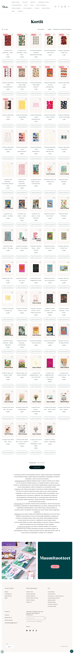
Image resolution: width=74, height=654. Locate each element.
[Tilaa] (44, 618)
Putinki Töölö (29, 591)
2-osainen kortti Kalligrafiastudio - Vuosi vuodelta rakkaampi (50, 376)
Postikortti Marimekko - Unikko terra (64, 51)
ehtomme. (39, 621)
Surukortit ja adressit (23, 526)
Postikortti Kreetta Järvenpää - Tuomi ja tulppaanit (50, 310)
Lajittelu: (49, 29)
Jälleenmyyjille (51, 600)
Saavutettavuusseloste (54, 598)
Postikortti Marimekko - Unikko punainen (50, 116)
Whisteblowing (51, 602)
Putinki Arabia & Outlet (32, 598)
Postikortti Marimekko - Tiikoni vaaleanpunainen (22, 149)
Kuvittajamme (8, 593)
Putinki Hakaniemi (30, 593)
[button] (25, 2)
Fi (68, 6)
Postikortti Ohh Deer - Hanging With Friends (36, 279)
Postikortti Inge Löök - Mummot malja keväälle (8, 375)
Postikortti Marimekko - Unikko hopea (8, 148)
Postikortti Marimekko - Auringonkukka (22, 116)
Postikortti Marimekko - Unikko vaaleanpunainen (36, 117)
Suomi (9, 646)
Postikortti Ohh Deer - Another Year (64, 247)
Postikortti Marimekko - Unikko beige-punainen (36, 84)
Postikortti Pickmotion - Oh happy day (8, 309)
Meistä (6, 591)
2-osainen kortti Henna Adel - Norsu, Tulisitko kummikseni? (22, 441)
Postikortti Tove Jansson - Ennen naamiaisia (35, 216)
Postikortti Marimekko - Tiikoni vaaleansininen (36, 149)
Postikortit (17, 489)
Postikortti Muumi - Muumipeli (64, 180)
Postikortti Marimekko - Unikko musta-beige (64, 116)
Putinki (66, 646)
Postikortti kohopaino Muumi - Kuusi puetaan (22, 247)
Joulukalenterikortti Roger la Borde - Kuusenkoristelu (36, 181)
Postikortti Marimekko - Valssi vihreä (50, 51)
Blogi (6, 598)
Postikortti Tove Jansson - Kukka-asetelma (22, 216)
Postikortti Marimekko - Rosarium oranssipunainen (50, 84)
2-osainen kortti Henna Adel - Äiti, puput (8, 408)
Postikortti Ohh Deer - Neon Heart (22, 279)
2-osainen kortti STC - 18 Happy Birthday (64, 341)
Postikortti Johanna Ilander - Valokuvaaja (49, 440)
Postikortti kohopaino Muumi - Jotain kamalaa (36, 248)
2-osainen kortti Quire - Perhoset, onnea (22, 309)
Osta (55, 566)
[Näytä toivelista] (58, 6)
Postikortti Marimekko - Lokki (64, 83)
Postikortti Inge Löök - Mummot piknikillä (22, 374)
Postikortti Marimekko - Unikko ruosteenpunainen (8, 84)
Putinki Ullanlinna (30, 596)
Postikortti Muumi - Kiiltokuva (64, 214)
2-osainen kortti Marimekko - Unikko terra (8, 52)
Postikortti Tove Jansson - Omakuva (8, 214)
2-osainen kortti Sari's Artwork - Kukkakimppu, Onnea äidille (36, 442)
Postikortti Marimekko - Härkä (8, 116)
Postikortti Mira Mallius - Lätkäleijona (50, 341)
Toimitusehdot (51, 593)
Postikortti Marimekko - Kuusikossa (64, 148)
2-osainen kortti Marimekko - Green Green (22, 52)
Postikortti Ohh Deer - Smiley (8, 279)
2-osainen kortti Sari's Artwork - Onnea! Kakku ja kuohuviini (36, 310)
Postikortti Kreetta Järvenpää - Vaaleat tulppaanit (8, 342)
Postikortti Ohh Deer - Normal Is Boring (50, 247)
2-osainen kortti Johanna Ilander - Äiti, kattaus (64, 375)
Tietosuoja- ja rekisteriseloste (56, 596)
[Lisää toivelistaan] (12, 35)
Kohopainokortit (18, 503)
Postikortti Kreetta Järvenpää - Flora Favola (64, 310)
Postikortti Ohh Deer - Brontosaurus (64, 279)
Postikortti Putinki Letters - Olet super (8, 247)
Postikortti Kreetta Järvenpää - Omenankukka (22, 342)
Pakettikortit (18, 514)
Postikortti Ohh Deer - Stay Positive (50, 214)
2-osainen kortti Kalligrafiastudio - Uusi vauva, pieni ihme (36, 375)
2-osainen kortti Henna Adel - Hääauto (64, 408)
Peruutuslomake (52, 606)
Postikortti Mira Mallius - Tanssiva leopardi (36, 341)
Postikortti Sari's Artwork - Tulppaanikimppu (35, 409)
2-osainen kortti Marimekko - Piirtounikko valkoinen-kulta (8, 182)
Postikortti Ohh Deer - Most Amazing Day (50, 279)
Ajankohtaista (8, 596)
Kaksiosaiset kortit (20, 481)
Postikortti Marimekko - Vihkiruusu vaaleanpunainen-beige (36, 52)
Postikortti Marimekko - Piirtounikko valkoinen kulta (50, 149)
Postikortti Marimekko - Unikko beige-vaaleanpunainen (22, 84)
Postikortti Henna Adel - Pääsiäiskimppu (22, 408)
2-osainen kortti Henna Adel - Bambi (8, 440)
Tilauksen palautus (53, 604)
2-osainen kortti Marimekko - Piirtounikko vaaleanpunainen (21, 182)
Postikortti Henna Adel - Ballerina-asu (50, 180)
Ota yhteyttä (51, 591)
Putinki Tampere (30, 600)
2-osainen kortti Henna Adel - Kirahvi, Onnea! (50, 408)
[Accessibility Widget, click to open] (2, 651)
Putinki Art (29, 602)
